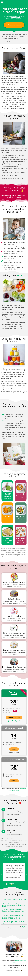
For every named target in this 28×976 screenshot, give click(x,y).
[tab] (14, 900)
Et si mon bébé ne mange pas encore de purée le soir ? (13, 922)
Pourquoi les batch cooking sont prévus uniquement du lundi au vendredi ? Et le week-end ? (14, 905)
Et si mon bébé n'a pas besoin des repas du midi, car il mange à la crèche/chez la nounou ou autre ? (12, 917)
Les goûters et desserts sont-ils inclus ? (14, 900)
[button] (14, 25)
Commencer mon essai (14, 717)
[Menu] (2, 2)
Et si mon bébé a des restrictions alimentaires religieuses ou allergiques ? (13, 910)
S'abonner (14, 749)
